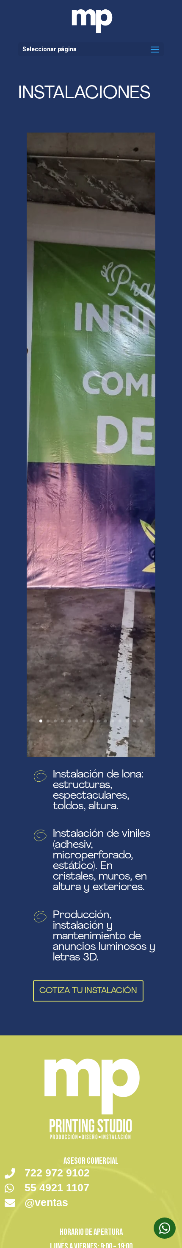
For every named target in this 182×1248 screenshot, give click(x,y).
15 (141, 720)
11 (112, 720)
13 (127, 720)
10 (105, 720)
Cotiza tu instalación (88, 991)
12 (120, 720)
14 (134, 720)
